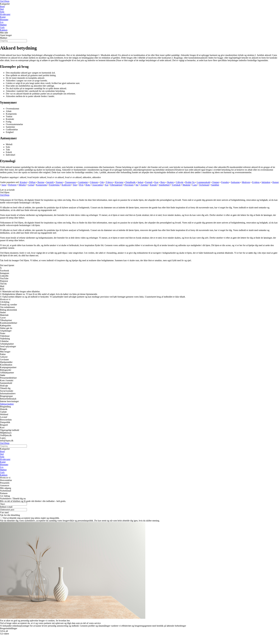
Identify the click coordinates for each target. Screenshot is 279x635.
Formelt (148, 182)
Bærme (40, 182)
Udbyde (179, 182)
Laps (194, 185)
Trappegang (70, 182)
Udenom (94, 182)
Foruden (225, 182)
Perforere (12, 185)
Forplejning (54, 185)
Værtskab (176, 185)
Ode (102, 182)
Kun (156, 182)
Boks (87, 185)
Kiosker (23, 182)
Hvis (81, 185)
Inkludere (266, 182)
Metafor (22, 185)
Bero (162, 182)
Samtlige (215, 185)
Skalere (170, 182)
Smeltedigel (164, 185)
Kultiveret (66, 185)
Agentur (144, 185)
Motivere (246, 182)
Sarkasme (235, 182)
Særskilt (50, 182)
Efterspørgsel (116, 185)
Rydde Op (190, 182)
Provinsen (129, 185)
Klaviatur (119, 182)
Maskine (186, 185)
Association (97, 185)
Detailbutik (130, 182)
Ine (137, 185)
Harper (275, 182)
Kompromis (41, 185)
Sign (75, 185)
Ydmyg (109, 182)
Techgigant (204, 185)
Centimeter (83, 182)
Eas (106, 185)
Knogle (153, 185)
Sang (3, 185)
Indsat (140, 182)
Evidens (256, 182)
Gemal (31, 185)
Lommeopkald (203, 182)
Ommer (215, 182)
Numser (59, 182)
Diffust (32, 182)
